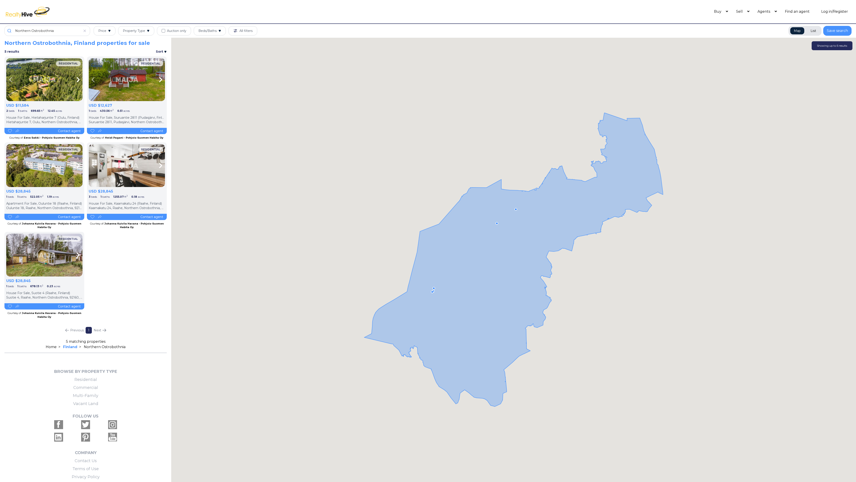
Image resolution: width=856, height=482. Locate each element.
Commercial (85, 387)
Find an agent (797, 11)
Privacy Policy (86, 476)
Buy (718, 11)
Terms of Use (85, 468)
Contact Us (86, 460)
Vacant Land (85, 403)
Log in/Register (834, 11)
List (813, 31)
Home (51, 347)
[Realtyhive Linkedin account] (58, 437)
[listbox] (44, 79)
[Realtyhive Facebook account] (58, 424)
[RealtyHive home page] (110, 11)
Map (797, 31)
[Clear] (85, 31)
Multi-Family (85, 395)
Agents (764, 11)
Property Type (134, 31)
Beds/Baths (207, 31)
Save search (837, 31)
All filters (246, 31)
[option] (44, 79)
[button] (497, 223)
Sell (740, 11)
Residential (85, 379)
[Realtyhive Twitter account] (85, 424)
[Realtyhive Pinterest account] (85, 437)
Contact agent (69, 131)
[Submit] (10, 31)
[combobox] (47, 31)
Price (102, 31)
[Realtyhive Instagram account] (112, 424)
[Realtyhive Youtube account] (112, 437)
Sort (160, 52)
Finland (70, 347)
